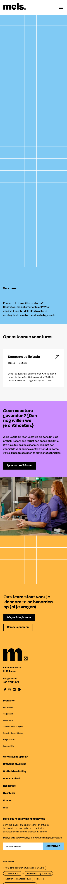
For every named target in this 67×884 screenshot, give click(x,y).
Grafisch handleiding (14, 771)
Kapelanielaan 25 (12, 667)
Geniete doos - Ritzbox (13, 733)
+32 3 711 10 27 (11, 682)
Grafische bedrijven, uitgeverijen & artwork (24, 868)
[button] (60, 8)
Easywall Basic (9, 739)
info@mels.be (10, 678)
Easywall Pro (8, 746)
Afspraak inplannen (19, 617)
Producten (9, 700)
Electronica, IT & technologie (18, 878)
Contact (7, 800)
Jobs (5, 807)
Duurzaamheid (11, 778)
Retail (38, 878)
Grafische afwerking (14, 763)
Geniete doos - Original (13, 726)
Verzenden (8, 707)
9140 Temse (9, 671)
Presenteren (8, 720)
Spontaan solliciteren (20, 465)
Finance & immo (12, 873)
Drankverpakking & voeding (38, 873)
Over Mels (9, 793)
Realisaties (9, 785)
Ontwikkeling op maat (15, 756)
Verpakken (8, 713)
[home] (14, 6)
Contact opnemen (18, 627)
